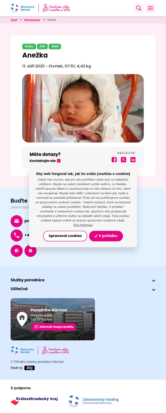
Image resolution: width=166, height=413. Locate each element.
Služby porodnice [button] (28, 280)
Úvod (14, 19)
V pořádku (107, 236)
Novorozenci (32, 19)
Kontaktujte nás (43, 161)
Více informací (83, 225)
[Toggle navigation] (150, 8)
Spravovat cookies (65, 236)
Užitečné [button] (19, 289)
